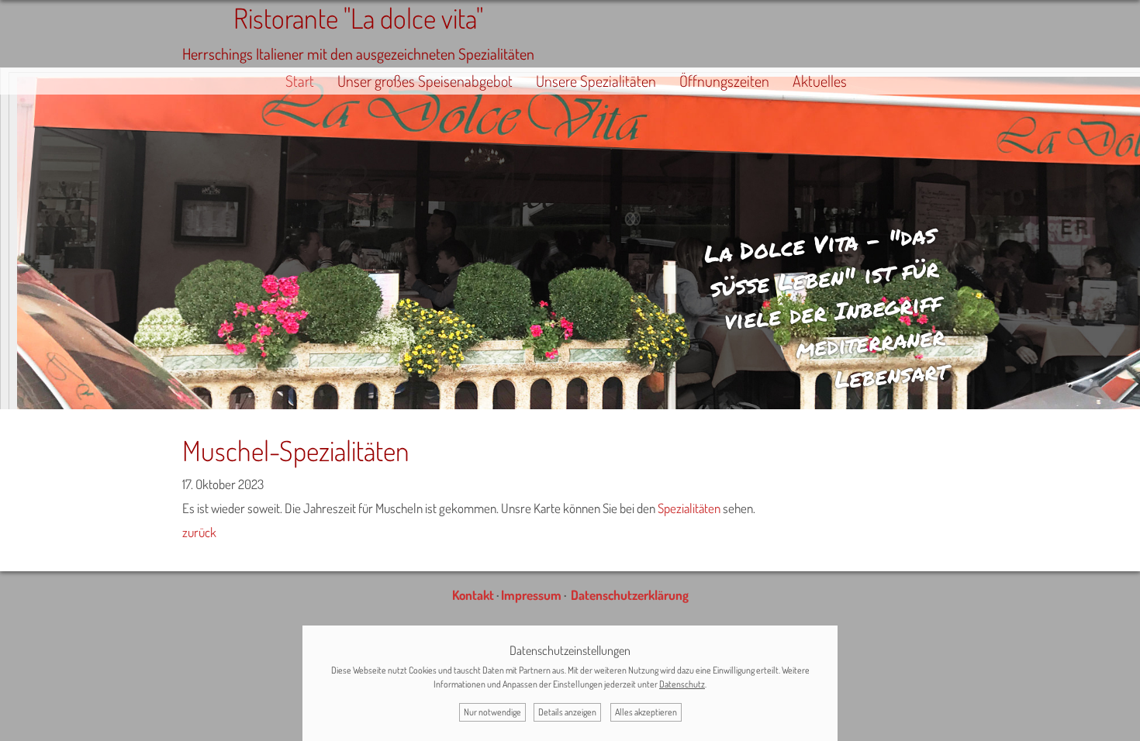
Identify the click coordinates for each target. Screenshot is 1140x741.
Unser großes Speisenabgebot (425, 81)
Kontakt (473, 595)
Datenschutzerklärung (630, 595)
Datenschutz (682, 684)
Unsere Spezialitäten (596, 81)
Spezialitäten (689, 508)
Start (299, 81)
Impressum (531, 595)
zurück (199, 532)
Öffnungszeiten (724, 81)
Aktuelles (820, 81)
